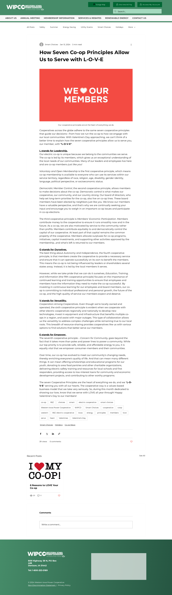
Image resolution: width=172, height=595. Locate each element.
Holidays (119, 27)
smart (72, 402)
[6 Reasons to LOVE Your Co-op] (45, 470)
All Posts (31, 27)
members (114, 413)
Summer (54, 27)
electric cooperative (87, 402)
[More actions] (131, 44)
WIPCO (78, 407)
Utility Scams (87, 27)
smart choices (107, 402)
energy (90, 413)
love (125, 413)
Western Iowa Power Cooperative (56, 407)
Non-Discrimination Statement (42, 585)
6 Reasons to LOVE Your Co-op (44, 486)
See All (142, 456)
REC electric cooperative (63, 413)
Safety (42, 27)
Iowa (80, 413)
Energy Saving (69, 27)
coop (120, 407)
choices (61, 402)
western (44, 413)
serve (43, 418)
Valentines (63, 418)
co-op (43, 402)
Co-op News (70, 425)
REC (52, 402)
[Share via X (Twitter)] (47, 434)
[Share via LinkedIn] (53, 434)
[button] (10, 18)
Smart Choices (104, 27)
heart (52, 418)
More (130, 27)
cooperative (108, 407)
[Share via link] (59, 434)
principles (101, 413)
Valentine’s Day (79, 418)
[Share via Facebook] (40, 434)
